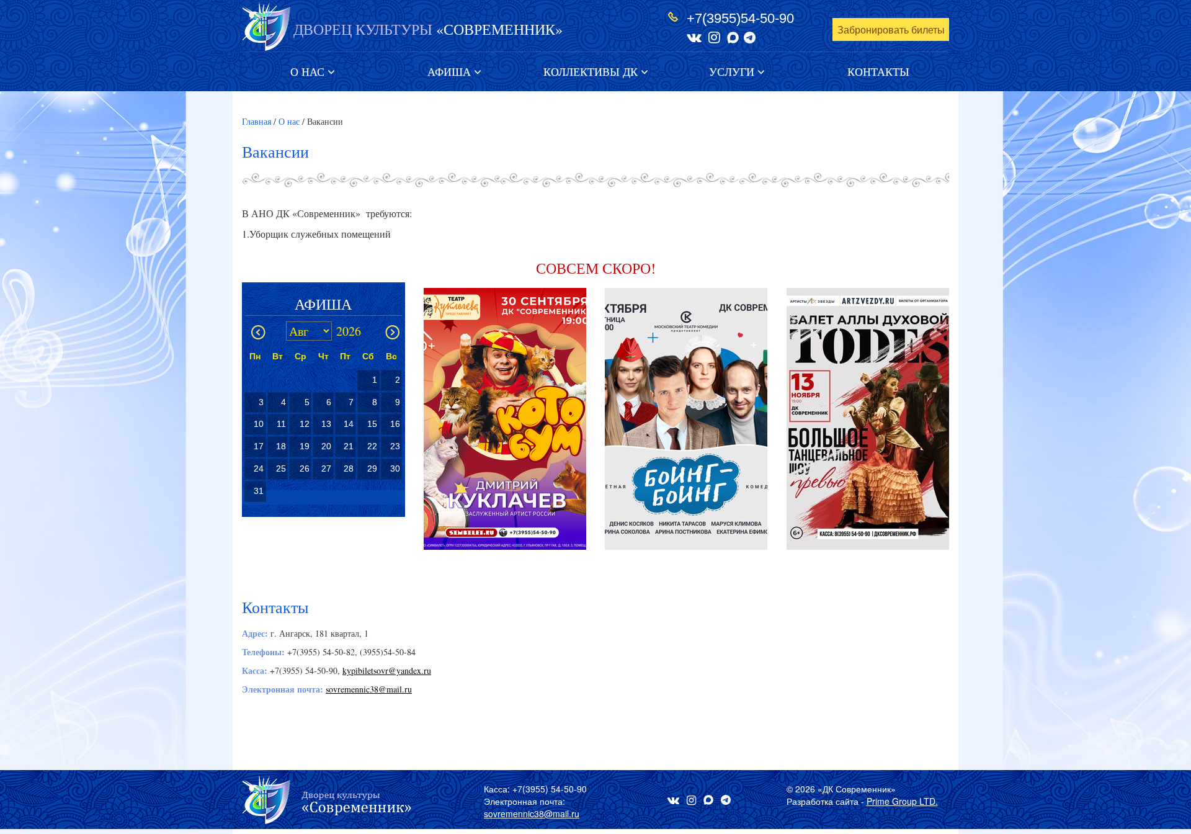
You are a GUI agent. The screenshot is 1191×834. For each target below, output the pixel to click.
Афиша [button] (450, 71)
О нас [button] (309, 71)
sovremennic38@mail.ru (369, 689)
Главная (256, 121)
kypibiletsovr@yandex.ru (386, 670)
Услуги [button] (733, 71)
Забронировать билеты (891, 30)
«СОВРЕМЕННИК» (428, 29)
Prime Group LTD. (902, 801)
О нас (289, 121)
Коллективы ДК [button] (592, 71)
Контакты (878, 71)
